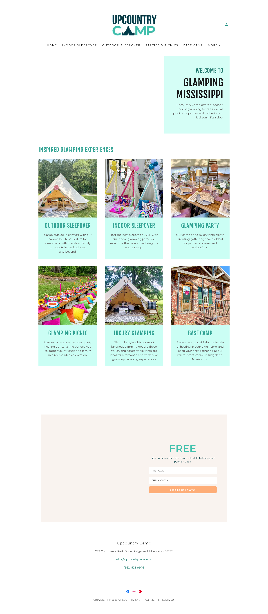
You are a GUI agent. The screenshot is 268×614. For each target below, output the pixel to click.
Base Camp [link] (193, 45)
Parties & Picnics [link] (161, 45)
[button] (226, 24)
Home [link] (52, 45)
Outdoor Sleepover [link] (121, 45)
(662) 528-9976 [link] (134, 567)
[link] (134, 24)
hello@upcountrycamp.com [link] (134, 559)
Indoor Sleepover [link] (79, 45)
